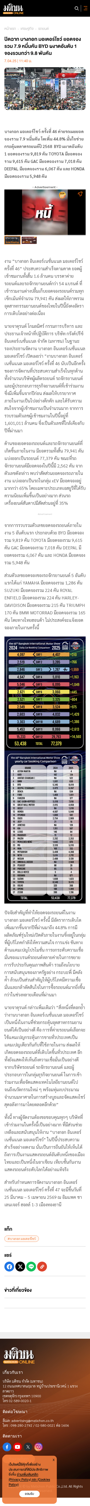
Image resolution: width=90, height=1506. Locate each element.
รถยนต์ (43, 28)
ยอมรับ (29, 1494)
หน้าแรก (10, 28)
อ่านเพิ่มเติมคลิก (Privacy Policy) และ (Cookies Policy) (29, 1479)
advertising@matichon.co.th (32, 1420)
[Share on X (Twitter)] (20, 1267)
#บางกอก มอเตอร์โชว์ (22, 1239)
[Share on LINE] (31, 1267)
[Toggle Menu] (84, 8)
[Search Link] (77, 8)
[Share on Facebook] (9, 1267)
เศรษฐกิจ (27, 28)
